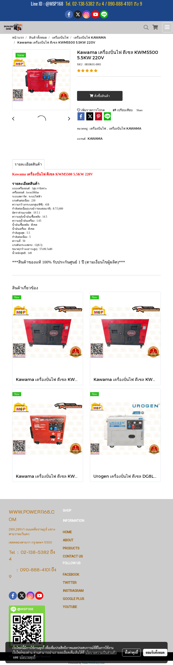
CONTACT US (73, 556)
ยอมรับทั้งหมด (155, 652)
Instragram (73, 591)
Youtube (70, 607)
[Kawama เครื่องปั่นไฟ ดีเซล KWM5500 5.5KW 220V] (41, 80)
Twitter (70, 583)
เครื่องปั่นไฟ (98, 128)
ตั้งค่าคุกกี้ (131, 652)
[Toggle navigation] (167, 27)
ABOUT (68, 540)
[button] (144, 27)
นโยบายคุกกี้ (27, 657)
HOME (67, 532)
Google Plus (73, 599)
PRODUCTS (71, 548)
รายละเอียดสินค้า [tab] (28, 164)
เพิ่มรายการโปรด (92, 110)
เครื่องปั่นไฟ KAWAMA (125, 128)
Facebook (71, 574)
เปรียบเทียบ (124, 110)
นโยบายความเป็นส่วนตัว (100, 652)
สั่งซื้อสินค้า (101, 96)
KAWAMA (95, 138)
